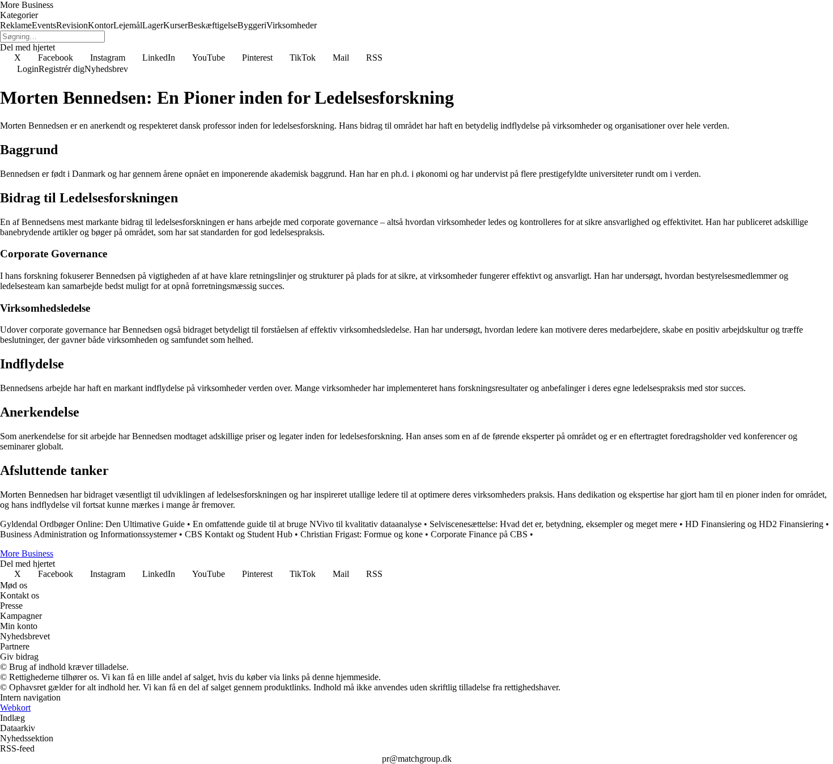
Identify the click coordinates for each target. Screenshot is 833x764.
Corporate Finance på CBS (479, 534)
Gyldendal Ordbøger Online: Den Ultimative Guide (92, 524)
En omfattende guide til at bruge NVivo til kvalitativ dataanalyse (307, 524)
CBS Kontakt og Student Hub (238, 534)
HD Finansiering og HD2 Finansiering (754, 524)
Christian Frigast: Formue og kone (361, 534)
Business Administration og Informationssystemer (88, 534)
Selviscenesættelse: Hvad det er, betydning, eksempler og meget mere (553, 524)
